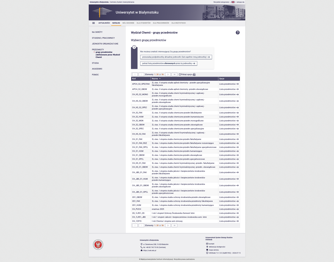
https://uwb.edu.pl (149, 250)
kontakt (211, 244)
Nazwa (155, 78)
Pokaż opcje (186, 74)
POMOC (95, 75)
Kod (134, 78)
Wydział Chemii (141, 32)
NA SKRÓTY (97, 32)
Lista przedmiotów (227, 84)
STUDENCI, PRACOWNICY (103, 38)
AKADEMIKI (97, 69)
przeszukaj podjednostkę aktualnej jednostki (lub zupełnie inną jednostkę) (174, 57)
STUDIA (95, 63)
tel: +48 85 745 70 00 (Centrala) (154, 247)
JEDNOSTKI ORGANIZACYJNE (105, 44)
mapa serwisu (214, 250)
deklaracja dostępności (217, 247)
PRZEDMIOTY (98, 49)
